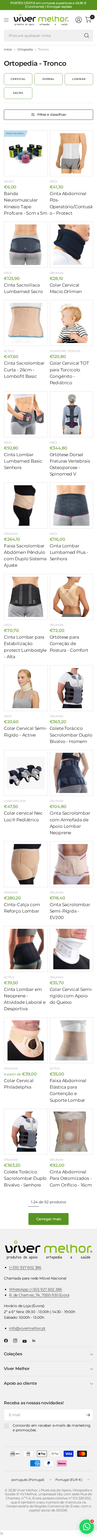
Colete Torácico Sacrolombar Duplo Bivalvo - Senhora (25, 1178)
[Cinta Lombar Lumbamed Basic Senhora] (26, 414)
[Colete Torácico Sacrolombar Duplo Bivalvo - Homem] (71, 688)
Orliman (56, 273)
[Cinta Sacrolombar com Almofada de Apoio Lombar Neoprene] (71, 773)
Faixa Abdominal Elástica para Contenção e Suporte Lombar (68, 1090)
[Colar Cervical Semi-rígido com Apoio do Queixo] (71, 949)
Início (8, 49)
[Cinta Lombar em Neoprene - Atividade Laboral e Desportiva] (26, 949)
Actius (9, 351)
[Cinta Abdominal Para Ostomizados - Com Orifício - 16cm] (71, 1132)
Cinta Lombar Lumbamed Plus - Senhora (69, 552)
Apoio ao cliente (20, 1383)
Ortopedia (25, 49)
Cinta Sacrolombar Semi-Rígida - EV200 (70, 911)
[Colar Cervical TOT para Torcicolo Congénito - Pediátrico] (71, 323)
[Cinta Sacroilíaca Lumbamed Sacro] (26, 245)
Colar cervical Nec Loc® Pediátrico (23, 816)
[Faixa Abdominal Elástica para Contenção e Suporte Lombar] (71, 1040)
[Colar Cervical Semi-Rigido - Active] (26, 688)
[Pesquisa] (86, 35)
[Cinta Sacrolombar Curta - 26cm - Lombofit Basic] (26, 323)
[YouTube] (27, 1341)
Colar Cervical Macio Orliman (66, 288)
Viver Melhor (15, 801)
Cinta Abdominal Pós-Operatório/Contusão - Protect (71, 203)
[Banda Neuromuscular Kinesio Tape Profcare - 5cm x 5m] (26, 153)
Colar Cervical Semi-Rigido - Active (25, 731)
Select (9, 181)
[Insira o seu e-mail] (88, 1415)
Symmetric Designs (65, 351)
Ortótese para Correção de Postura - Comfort (69, 643)
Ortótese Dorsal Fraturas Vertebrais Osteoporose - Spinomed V (70, 464)
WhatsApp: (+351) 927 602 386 (35, 1289)
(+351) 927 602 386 (25, 1267)
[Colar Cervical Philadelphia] (26, 1040)
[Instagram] (17, 1340)
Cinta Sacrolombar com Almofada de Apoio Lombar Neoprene (70, 823)
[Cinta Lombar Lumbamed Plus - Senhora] (71, 505)
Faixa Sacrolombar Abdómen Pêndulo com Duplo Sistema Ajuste (25, 555)
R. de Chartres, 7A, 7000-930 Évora (39, 1295)
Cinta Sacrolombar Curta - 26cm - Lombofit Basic (24, 370)
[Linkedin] (36, 1340)
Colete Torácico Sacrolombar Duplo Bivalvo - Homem (71, 735)
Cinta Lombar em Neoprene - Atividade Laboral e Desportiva (25, 999)
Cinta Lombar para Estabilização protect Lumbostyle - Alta (25, 646)
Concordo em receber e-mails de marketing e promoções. (52, 1427)
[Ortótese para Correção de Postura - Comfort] (71, 597)
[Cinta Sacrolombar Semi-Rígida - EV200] (71, 864)
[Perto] (1, 1534)
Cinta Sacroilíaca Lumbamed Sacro (23, 288)
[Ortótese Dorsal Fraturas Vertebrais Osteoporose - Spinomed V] (71, 414)
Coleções (13, 1353)
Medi (53, 181)
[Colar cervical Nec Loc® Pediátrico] (26, 773)
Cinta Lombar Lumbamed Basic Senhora (23, 461)
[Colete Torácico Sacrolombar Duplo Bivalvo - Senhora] (26, 1132)
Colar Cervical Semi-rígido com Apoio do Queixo (71, 996)
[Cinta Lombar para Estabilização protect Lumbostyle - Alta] (26, 597)
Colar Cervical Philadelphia (19, 1084)
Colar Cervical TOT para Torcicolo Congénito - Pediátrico (69, 373)
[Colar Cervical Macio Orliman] (71, 245)
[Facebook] (8, 1340)
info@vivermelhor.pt (27, 1328)
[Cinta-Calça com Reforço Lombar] (26, 864)
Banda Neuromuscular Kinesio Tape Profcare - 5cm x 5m (25, 203)
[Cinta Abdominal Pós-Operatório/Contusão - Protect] (71, 153)
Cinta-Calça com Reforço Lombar (22, 908)
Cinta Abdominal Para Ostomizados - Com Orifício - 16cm (71, 1178)
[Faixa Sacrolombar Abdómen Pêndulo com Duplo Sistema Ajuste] (26, 505)
